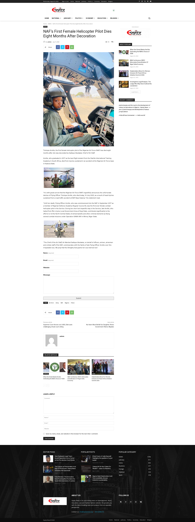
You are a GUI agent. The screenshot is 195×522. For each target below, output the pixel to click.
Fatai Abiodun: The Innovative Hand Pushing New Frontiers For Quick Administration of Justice (65, 479)
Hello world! (141, 115)
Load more (134, 92)
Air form (51, 303)
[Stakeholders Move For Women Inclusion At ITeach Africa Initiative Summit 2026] (103, 367)
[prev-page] (44, 385)
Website (46, 268)
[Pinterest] (67, 47)
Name (48, 253)
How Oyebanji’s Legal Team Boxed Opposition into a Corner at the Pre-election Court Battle (65, 458)
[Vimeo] (148, 1)
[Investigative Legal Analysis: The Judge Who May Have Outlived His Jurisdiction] (124, 84)
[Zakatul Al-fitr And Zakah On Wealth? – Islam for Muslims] (86, 469)
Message (46, 275)
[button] (149, 18)
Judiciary (46, 373)
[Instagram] (142, 1)
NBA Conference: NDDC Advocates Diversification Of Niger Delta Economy (78, 378)
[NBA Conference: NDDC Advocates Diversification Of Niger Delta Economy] (79, 367)
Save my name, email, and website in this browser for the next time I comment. (72, 434)
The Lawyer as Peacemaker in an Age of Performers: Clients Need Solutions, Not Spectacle (65, 468)
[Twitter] (145, 1)
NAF (62, 303)
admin (49, 42)
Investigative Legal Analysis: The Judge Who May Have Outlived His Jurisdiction (141, 83)
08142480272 (99, 512)
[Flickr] (131, 502)
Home (45, 24)
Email (48, 260)
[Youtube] (150, 1)
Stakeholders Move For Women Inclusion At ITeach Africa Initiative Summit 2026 (102, 378)
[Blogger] (121, 502)
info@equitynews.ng (86, 512)
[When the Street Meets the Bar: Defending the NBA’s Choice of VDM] (54, 367)
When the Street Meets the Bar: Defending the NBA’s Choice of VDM (140, 51)
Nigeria (67, 303)
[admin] (44, 42)
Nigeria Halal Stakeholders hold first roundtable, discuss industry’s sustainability (102, 478)
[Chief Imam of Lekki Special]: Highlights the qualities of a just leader (102, 458)
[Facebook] (139, 1)
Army (57, 303)
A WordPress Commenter (127, 115)
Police (72, 303)
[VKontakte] (141, 502)
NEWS (49, 24)
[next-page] (48, 385)
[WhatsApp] (72, 47)
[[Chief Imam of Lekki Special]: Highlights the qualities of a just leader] (86, 458)
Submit (78, 298)
